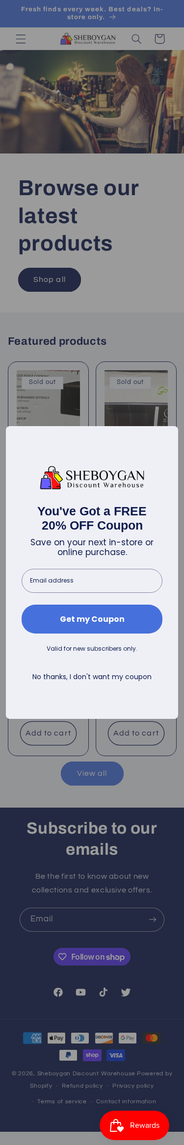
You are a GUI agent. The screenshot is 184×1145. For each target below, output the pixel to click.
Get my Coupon (92, 619)
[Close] (166, 438)
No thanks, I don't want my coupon (92, 677)
